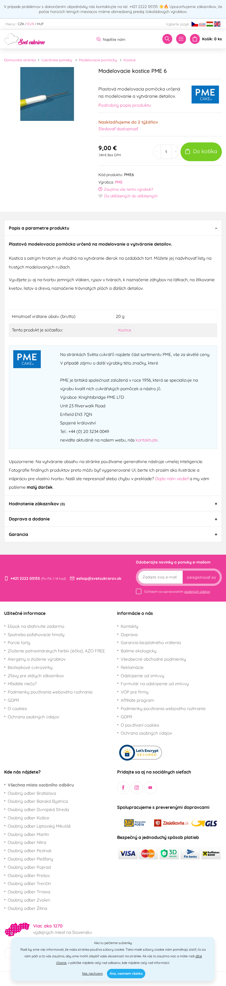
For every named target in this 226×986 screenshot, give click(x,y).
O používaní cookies (140, 725)
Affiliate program (137, 700)
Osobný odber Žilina (27, 908)
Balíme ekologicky (139, 650)
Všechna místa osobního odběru (41, 785)
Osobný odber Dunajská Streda (38, 809)
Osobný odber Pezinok (30, 850)
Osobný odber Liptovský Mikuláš (39, 826)
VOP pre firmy (135, 692)
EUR (30, 24)
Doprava (129, 634)
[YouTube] (150, 788)
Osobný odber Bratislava (32, 793)
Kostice (129, 60)
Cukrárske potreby (56, 60)
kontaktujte (147, 440)
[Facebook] (123, 788)
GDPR (13, 700)
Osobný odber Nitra (27, 842)
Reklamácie (132, 667)
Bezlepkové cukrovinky (30, 667)
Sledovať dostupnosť (118, 128)
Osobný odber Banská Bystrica (38, 801)
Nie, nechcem (92, 973)
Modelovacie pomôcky (98, 60)
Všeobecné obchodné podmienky (153, 659)
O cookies (17, 708)
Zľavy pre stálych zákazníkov (36, 675)
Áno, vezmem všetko (126, 973)
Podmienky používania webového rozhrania (50, 692)
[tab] (113, 227)
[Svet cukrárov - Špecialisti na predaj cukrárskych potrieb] (24, 38)
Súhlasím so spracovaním (177, 591)
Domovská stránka (20, 60)
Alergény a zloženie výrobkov (37, 659)
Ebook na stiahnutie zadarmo (36, 626)
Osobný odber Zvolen (29, 900)
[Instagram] (137, 788)
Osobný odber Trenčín (29, 883)
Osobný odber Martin (28, 834)
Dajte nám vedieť (172, 478)
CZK (21, 24)
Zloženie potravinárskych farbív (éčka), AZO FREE (56, 650)
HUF (40, 24)
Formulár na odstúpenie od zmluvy (155, 683)
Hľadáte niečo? (22, 683)
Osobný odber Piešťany (30, 859)
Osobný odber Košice (28, 817)
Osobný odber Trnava (29, 891)
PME (119, 182)
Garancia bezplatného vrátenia (151, 642)
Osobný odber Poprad (29, 867)
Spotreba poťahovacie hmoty (36, 634)
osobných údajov (197, 591)
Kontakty (129, 626)
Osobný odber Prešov (29, 875)
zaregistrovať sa (201, 577)
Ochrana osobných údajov (33, 716)
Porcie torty (19, 642)
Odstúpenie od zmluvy (142, 675)
